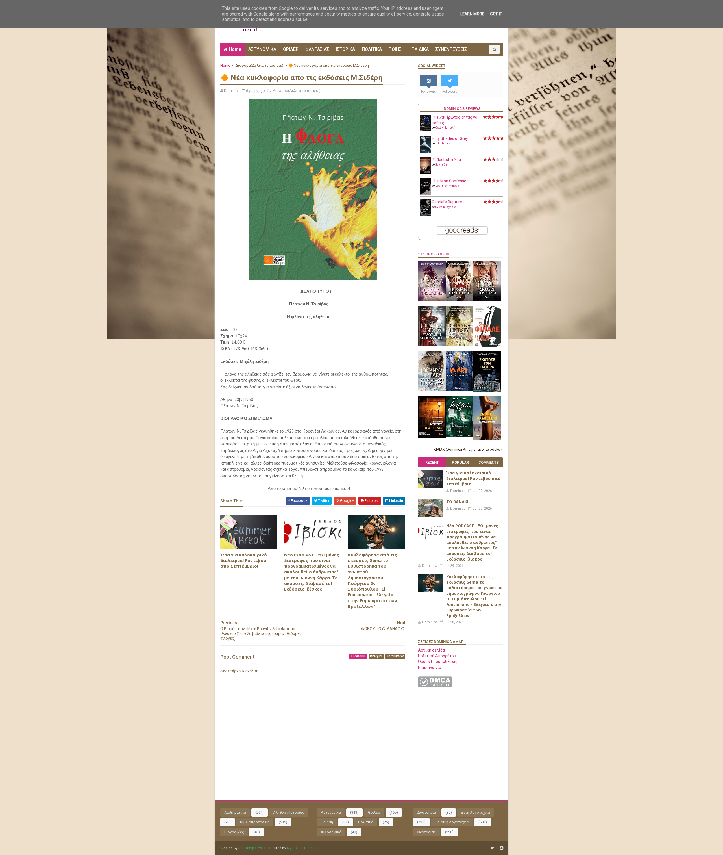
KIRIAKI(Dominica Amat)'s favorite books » (468, 449)
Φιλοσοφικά (331, 832)
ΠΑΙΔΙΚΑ (420, 49)
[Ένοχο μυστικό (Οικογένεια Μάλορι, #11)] (459, 344)
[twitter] (492, 848)
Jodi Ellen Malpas (447, 185)
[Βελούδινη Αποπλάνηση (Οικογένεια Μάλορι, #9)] (432, 344)
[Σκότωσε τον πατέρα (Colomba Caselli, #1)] (487, 391)
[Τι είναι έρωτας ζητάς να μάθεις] (425, 129)
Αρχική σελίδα (431, 650)
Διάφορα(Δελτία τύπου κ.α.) (259, 65)
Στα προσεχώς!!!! (433, 254)
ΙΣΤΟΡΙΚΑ (345, 49)
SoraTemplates (250, 848)
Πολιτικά (365, 822)
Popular (460, 462)
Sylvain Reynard (445, 207)
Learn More (472, 14)
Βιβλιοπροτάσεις (254, 822)
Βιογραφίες (234, 832)
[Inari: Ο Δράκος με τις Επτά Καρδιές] (459, 390)
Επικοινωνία (429, 667)
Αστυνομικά (331, 812)
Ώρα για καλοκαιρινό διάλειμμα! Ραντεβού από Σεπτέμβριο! (243, 560)
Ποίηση (327, 822)
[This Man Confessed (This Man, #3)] (425, 194)
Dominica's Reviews (462, 109)
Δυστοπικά (426, 812)
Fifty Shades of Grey (450, 138)
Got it (496, 14)
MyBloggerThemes (302, 848)
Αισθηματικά (235, 812)
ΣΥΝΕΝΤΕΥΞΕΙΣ (451, 49)
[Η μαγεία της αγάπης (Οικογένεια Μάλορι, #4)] (432, 299)
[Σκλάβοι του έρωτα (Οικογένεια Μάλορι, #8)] (487, 299)
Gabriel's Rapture (447, 202)
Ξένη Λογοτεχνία (475, 812)
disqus (376, 656)
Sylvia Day (442, 164)
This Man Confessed (450, 181)
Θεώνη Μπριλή (445, 127)
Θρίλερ (374, 812)
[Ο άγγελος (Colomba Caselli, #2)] (432, 436)
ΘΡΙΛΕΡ (291, 49)
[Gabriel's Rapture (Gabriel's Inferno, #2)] (425, 214)
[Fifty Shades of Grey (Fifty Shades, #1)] (425, 151)
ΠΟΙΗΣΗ (397, 49)
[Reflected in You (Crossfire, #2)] (425, 172)
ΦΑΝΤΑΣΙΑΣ (317, 49)
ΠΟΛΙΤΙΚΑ (372, 49)
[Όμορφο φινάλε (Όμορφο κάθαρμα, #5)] (487, 345)
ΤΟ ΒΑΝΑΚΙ (457, 501)
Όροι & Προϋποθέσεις (438, 661)
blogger (358, 656)
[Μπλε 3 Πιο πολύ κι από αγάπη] (459, 435)
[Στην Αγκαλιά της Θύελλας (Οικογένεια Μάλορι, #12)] (432, 390)
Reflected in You (446, 159)
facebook (395, 656)
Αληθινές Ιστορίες (288, 812)
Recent (432, 462)
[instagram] (501, 848)
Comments (488, 462)
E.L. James (442, 143)
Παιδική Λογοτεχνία (452, 822)
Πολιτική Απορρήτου (437, 656)
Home (235, 49)
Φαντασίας (426, 832)
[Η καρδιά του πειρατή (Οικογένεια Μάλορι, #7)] (459, 299)
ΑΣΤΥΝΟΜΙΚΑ (262, 49)
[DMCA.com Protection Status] (435, 686)
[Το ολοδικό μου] (487, 438)
